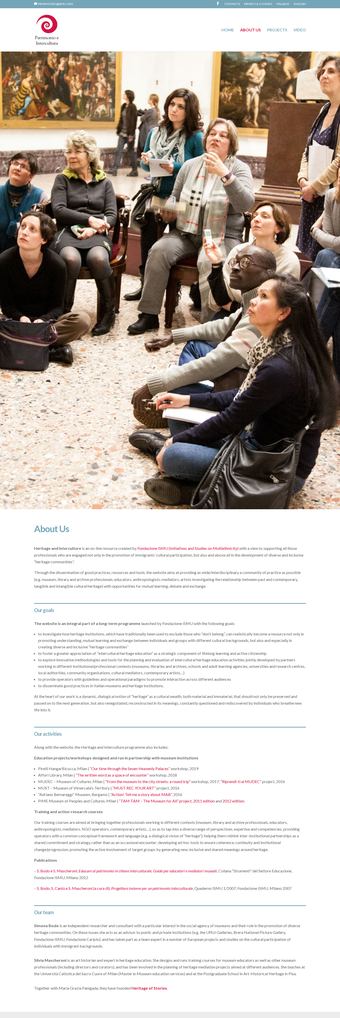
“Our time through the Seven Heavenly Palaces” (130, 768)
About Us (250, 30)
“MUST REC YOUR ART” (134, 788)
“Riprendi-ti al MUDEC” (241, 781)
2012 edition (233, 800)
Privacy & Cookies (258, 4)
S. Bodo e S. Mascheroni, (127, 870)
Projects (277, 30)
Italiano (282, 4)
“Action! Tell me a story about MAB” (141, 794)
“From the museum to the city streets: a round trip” (147, 781)
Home (228, 30)
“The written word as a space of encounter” (112, 775)
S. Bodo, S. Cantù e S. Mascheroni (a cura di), (115, 888)
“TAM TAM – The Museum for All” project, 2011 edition (167, 800)
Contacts (232, 4)
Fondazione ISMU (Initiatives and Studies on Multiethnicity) (187, 548)
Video (299, 30)
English (300, 4)
